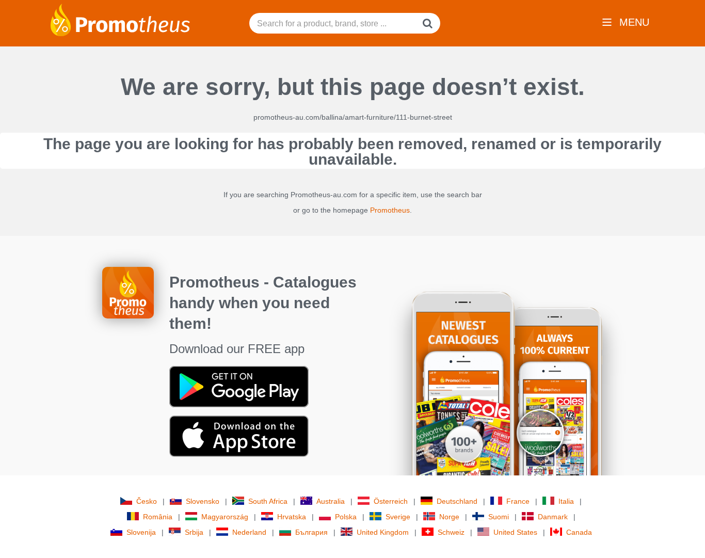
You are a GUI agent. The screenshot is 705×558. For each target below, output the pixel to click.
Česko (146, 501)
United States (515, 532)
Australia (330, 501)
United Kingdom (383, 532)
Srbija (194, 532)
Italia (566, 501)
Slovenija (141, 532)
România (157, 517)
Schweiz (451, 532)
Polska (346, 517)
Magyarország (224, 517)
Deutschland (457, 501)
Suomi (498, 517)
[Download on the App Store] (239, 436)
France (518, 501)
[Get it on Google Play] (239, 386)
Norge (449, 517)
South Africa (267, 501)
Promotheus (390, 210)
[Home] (120, 19)
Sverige (398, 517)
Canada (579, 532)
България (311, 532)
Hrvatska (291, 517)
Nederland (249, 532)
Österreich (391, 501)
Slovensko (202, 501)
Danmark (553, 517)
